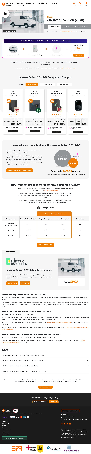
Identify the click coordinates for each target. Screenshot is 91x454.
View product (13, 131)
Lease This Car (75, 27)
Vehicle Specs (84, 27)
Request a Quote (78, 55)
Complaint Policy (5, 434)
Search (80, 5)
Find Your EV (54, 3)
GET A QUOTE (25, 283)
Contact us (54, 401)
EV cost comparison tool (68, 68)
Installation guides (6, 421)
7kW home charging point (51, 190)
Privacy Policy (5, 432)
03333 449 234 (66, 414)
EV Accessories (30, 3)
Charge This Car (66, 27)
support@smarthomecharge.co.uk (70, 416)
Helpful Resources (42, 3)
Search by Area (5, 423)
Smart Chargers (54, 27)
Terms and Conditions (6, 429)
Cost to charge (20, 5)
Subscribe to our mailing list (70, 410)
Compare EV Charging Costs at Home (19, 170)
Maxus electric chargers (66, 31)
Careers (4, 427)
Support (86, 5)
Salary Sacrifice (10, 251)
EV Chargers (19, 3)
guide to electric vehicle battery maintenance (59, 322)
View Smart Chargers (46, 245)
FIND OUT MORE (12, 283)
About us (4, 425)
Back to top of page (45, 387)
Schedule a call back (40, 401)
